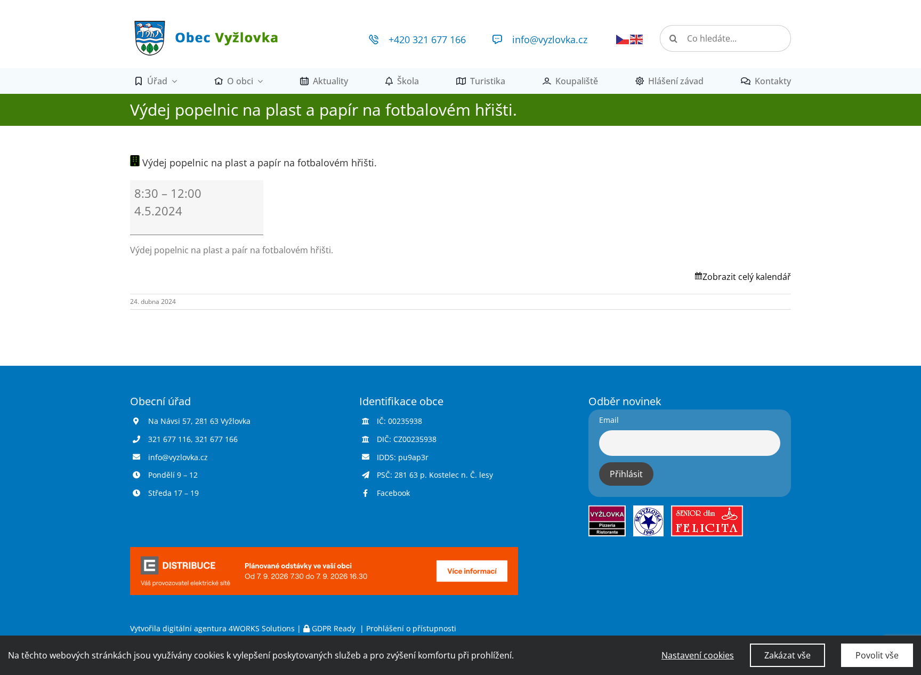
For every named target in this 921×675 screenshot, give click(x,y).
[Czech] (623, 38)
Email (609, 420)
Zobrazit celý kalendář (746, 277)
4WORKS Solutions (262, 628)
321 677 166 (216, 439)
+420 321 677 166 (427, 39)
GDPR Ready (334, 628)
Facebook (393, 493)
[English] (637, 38)
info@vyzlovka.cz (549, 39)
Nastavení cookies (697, 655)
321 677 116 (169, 439)
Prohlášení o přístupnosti (411, 628)
